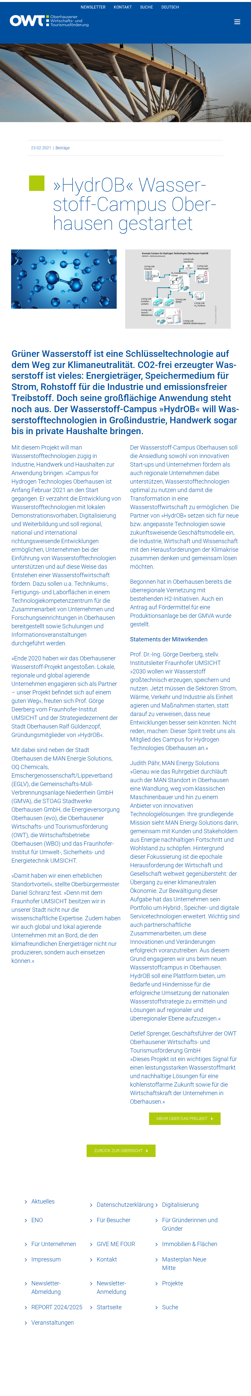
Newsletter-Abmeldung (46, 1287)
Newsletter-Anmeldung (111, 1287)
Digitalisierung (180, 1204)
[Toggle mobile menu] (237, 21)
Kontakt (107, 1259)
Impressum (46, 1259)
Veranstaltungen (52, 1322)
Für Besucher (113, 1220)
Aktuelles (43, 1201)
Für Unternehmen (53, 1243)
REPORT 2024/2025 (56, 1307)
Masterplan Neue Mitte (184, 1263)
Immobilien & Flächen (189, 1243)
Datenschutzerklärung (125, 1204)
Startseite (109, 1307)
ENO (37, 1220)
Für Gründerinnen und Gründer (190, 1224)
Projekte (172, 1283)
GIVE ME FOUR (116, 1243)
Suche (170, 1307)
